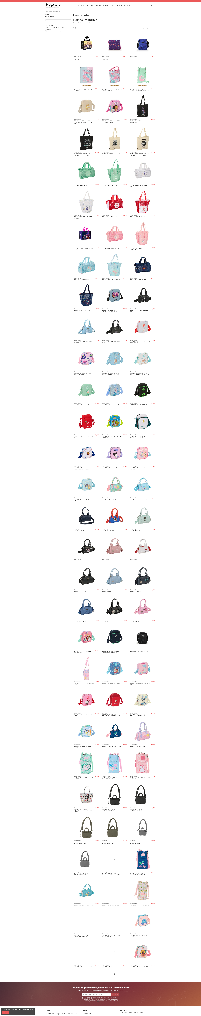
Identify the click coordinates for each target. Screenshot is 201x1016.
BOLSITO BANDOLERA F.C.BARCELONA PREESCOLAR (83, 468)
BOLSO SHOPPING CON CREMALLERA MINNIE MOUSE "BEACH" (111, 1000)
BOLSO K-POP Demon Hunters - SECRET (83, 342)
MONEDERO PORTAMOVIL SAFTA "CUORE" (84, 778)
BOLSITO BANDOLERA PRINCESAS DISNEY (108, 967)
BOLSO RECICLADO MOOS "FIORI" (84, 905)
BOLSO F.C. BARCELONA (81, 530)
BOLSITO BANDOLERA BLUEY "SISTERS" (82, 746)
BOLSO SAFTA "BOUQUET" (137, 746)
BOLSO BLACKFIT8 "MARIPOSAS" (111, 746)
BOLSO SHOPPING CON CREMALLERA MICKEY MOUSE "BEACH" (83, 811)
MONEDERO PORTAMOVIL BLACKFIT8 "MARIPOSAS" (138, 874)
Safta (49, 29)
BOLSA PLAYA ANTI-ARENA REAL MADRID (139, 186)
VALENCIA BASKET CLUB (54, 31)
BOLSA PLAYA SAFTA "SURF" (138, 280)
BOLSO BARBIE (134, 621)
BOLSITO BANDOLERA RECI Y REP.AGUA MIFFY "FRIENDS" (138, 999)
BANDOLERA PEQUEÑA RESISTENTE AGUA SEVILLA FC (111, 715)
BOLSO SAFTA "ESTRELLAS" (110, 499)
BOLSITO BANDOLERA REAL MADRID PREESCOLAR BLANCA (139, 373)
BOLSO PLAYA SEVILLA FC (137, 217)
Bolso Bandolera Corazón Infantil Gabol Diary (111, 58)
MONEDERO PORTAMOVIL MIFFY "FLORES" (140, 778)
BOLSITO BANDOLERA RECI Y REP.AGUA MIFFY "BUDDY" (138, 715)
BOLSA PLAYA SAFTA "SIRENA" (82, 280)
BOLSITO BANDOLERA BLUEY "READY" (82, 500)
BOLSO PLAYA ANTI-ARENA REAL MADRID (83, 217)
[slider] (45, 20)
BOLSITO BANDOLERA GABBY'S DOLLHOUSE (83, 652)
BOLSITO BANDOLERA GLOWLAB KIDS (140, 683)
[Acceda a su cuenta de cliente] (151, 6)
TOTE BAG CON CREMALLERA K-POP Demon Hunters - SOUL (83, 154)
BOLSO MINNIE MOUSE (109, 561)
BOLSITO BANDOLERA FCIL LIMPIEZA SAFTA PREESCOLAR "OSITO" (83, 122)
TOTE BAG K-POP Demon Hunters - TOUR (112, 154)
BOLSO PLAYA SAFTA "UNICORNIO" (136, 249)
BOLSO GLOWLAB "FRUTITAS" (110, 905)
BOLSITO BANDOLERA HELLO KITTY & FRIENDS (83, 373)
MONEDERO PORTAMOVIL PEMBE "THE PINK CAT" (82, 936)
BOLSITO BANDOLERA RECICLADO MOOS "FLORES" (112, 90)
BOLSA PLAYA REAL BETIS (81, 185)
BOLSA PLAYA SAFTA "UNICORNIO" (112, 248)
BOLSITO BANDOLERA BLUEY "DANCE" (138, 468)
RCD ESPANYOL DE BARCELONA (56, 27)
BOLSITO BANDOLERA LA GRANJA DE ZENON (112, 437)
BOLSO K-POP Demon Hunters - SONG (111, 342)
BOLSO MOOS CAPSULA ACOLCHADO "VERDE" (109, 842)
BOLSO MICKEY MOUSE (109, 621)
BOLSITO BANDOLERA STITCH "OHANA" (139, 936)
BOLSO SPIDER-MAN (80, 591)
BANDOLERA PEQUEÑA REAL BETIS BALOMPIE (138, 405)
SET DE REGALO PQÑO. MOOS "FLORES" (83, 90)
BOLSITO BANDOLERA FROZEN (111, 404)
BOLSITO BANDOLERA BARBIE (83, 967)
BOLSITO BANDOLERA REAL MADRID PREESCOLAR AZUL (110, 373)
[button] (106, 6)
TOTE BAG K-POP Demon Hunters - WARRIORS (140, 121)
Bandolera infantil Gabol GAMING (139, 58)
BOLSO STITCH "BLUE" (80, 621)
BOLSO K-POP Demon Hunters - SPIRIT (139, 310)
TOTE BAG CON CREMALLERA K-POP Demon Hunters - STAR (139, 154)
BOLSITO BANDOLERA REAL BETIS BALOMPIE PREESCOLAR (83, 405)
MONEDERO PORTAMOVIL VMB (139, 905)
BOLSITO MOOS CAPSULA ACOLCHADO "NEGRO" (109, 810)
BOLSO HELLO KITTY (136, 561)
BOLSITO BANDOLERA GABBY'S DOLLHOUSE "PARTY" (111, 121)
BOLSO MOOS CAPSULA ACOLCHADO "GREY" (81, 874)
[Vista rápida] (98, 33)
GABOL (50, 25)
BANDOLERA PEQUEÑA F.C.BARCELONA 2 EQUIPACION (83, 999)
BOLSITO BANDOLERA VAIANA (139, 967)
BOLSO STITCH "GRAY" (136, 591)
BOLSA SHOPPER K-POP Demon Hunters (83, 58)
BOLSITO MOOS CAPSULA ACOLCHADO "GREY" (137, 842)
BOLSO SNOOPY (135, 530)
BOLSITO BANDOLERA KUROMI (111, 467)
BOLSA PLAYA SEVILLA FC (109, 217)
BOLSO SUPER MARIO (108, 530)
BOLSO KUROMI (78, 561)
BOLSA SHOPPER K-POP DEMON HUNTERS (84, 249)
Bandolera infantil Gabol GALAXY (139, 651)
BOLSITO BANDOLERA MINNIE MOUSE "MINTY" (111, 936)
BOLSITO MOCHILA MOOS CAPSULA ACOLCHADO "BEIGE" (111, 874)
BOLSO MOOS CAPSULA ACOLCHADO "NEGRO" (137, 810)
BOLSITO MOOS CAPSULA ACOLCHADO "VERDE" (81, 842)
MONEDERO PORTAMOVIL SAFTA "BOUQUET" (84, 683)
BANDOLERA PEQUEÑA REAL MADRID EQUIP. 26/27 (138, 437)
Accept (5, 1012)
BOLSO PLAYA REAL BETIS (109, 185)
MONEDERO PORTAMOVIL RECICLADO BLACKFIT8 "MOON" (139, 90)
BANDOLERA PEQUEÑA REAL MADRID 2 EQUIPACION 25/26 (110, 652)
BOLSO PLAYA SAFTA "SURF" (82, 310)
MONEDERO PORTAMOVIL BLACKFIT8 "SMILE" (110, 778)
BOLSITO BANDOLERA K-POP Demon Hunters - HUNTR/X (110, 310)
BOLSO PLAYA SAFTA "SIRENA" (111, 280)
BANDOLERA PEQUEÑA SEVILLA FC (83, 437)
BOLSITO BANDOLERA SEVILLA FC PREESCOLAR (140, 342)
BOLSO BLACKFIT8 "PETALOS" (139, 499)
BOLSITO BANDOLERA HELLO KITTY (83, 715)
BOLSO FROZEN (107, 591)
